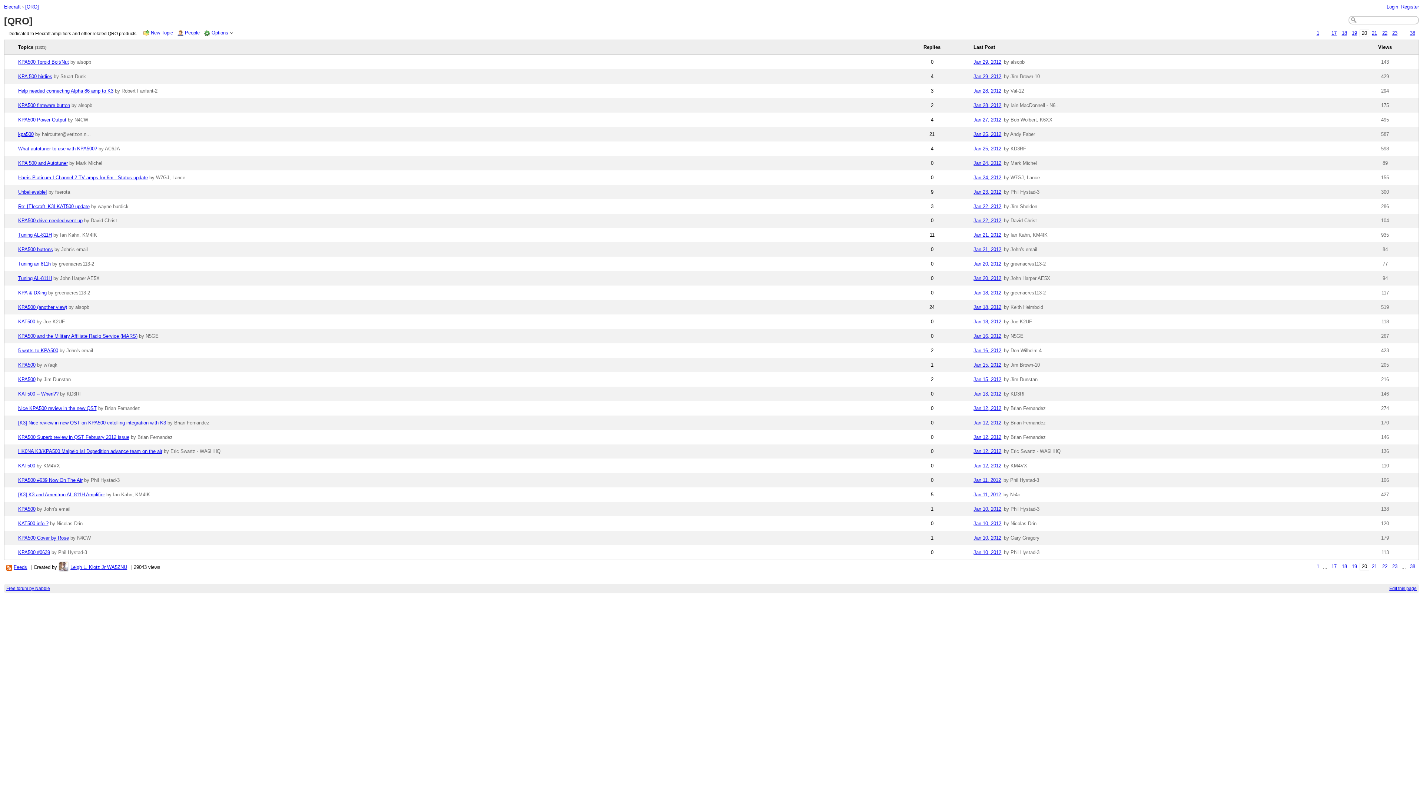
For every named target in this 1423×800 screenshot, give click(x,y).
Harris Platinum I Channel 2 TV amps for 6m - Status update (83, 177)
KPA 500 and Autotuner (43, 163)
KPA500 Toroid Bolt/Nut (43, 62)
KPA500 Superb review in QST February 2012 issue (73, 437)
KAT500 (26, 321)
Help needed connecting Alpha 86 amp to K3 (65, 91)
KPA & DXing (32, 293)
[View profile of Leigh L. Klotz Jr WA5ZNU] (64, 567)
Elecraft (12, 7)
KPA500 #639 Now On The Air (50, 480)
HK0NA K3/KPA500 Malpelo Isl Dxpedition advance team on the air (90, 451)
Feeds (20, 567)
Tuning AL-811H (35, 235)
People (192, 33)
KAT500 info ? (33, 523)
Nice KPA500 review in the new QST (57, 408)
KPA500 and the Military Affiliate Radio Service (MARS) (77, 336)
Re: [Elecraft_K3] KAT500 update (54, 206)
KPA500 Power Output (42, 120)
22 (1384, 33)
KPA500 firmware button (44, 105)
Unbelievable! (32, 192)
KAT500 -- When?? (38, 394)
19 (1354, 33)
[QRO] (32, 7)
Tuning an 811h (34, 264)
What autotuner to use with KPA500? (57, 148)
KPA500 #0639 (34, 552)
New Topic (162, 33)
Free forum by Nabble (28, 588)
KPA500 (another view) (42, 307)
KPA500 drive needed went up (50, 220)
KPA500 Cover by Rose (43, 538)
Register (1410, 7)
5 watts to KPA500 (38, 350)
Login (1392, 7)
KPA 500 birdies (35, 76)
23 (1394, 33)
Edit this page (1403, 588)
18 (1344, 33)
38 (1412, 33)
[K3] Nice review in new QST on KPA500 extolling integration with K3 (92, 423)
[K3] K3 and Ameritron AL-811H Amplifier (61, 494)
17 (1334, 33)
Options (220, 33)
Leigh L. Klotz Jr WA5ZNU (98, 567)
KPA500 (27, 365)
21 (1374, 33)
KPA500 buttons (35, 249)
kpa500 (26, 134)
